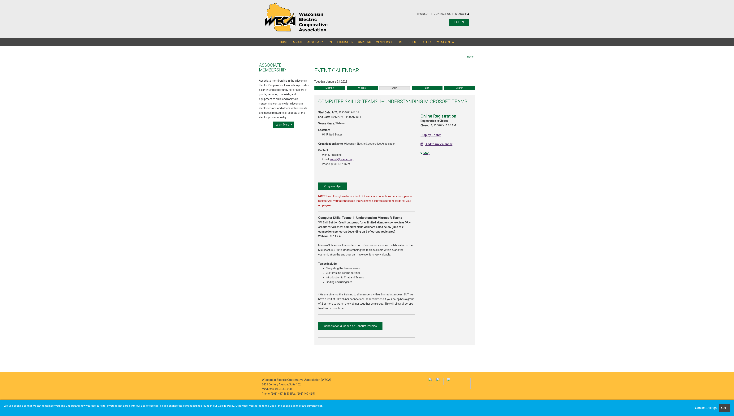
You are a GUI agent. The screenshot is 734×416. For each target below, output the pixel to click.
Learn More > (284, 124)
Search (461, 14)
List (427, 87)
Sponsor (423, 13)
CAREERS (364, 42)
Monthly (330, 87)
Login (459, 22)
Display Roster (431, 135)
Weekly (362, 87)
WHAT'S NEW (445, 42)
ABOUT (298, 42)
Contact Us (442, 13)
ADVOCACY (315, 42)
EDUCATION (345, 42)
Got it (724, 408)
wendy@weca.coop (341, 159)
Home (470, 56)
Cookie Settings (706, 408)
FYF (330, 42)
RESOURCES (407, 42)
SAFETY (426, 42)
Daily (394, 87)
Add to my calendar (438, 144)
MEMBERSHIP (385, 42)
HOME (284, 42)
